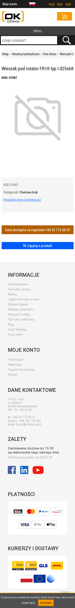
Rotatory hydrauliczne (25, 54)
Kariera (12, 294)
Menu (37, 30)
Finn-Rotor (49, 54)
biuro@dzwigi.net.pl (28, 424)
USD (68, 4)
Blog (11, 324)
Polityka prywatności (21, 309)
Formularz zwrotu (19, 289)
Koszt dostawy (17, 329)
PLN (51, 4)
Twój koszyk (15, 359)
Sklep (5, 54)
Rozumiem (46, 603)
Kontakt (12, 374)
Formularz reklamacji (21, 319)
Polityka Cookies (18, 304)
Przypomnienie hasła (21, 369)
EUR (60, 4)
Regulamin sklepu (19, 314)
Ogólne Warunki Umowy (23, 299)
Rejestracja (15, 364)
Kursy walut (15, 334)
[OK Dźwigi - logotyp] (13, 17)
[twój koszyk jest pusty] (64, 16)
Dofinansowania (18, 284)
